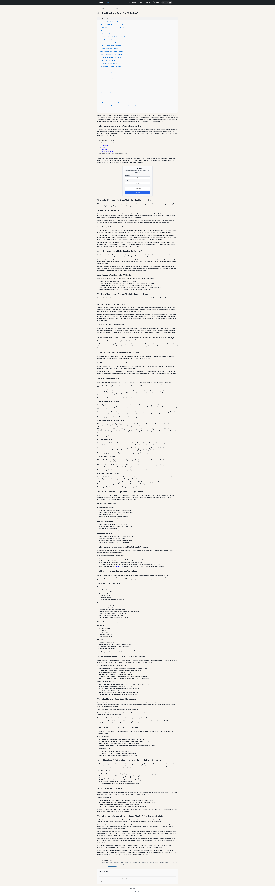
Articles (134, 2)
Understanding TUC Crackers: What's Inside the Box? (112, 24)
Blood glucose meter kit (106, 151)
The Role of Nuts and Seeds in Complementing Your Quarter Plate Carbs (117, 878)
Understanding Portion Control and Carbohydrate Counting (114, 84)
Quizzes (140, 2)
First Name (127, 175)
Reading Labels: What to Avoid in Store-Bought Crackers (113, 96)
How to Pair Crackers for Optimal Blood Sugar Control (112, 78)
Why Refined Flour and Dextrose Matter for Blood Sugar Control (115, 27)
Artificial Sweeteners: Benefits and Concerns (111, 45)
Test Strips (103, 147)
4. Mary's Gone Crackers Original (108, 69)
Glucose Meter (104, 145)
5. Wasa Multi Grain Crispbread (108, 72)
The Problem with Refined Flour (107, 30)
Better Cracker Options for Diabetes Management (111, 51)
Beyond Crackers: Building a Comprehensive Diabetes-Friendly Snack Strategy (118, 105)
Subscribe (156, 2)
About (139, 892)
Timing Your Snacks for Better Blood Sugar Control (112, 102)
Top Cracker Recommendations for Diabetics (111, 57)
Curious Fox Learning (112, 866)
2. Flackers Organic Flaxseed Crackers (109, 63)
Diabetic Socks (104, 149)
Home (128, 2)
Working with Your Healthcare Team (108, 108)
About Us (147, 2)
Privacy (144, 892)
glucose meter (120, 566)
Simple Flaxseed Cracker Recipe (108, 92)
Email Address (128, 186)
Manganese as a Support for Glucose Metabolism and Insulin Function (117, 881)
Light (163, 2)
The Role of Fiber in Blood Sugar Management (110, 99)
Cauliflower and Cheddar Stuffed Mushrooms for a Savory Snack (115, 875)
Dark (167, 2)
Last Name (127, 180)
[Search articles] (174, 2)
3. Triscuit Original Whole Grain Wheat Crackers (111, 66)
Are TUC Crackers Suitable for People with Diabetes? (112, 36)
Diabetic (104, 2)
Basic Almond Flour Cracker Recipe (109, 90)
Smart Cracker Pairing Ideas (107, 81)
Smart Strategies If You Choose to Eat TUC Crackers (112, 39)
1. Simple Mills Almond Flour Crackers (109, 60)
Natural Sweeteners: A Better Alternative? (110, 48)
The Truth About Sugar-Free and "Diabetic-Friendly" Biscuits (114, 42)
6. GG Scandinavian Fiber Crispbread (109, 75)
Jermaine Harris (107, 860)
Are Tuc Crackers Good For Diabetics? (108, 21)
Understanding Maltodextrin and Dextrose (110, 33)
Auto (170, 2)
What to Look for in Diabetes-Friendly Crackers (111, 54)
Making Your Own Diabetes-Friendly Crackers (110, 87)
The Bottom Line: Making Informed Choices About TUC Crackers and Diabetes (118, 111)
